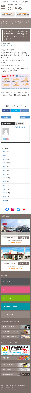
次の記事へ (24, 117)
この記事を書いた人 (9, 123)
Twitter (16, 110)
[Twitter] (4, 138)
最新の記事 (20, 123)
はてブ (25, 110)
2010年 (5, 200)
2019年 (5, 178)
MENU (3, 5)
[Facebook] (6, 138)
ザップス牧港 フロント (19, 127)
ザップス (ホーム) (8, 314)
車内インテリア (7, 298)
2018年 (5, 181)
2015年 (5, 193)
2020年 (5, 174)
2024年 (5, 159)
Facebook (6, 110)
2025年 (5, 155)
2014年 (5, 196)
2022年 (5, 166)
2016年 (5, 189)
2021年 (5, 170)
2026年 (5, 151)
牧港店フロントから (8, 45)
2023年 (5, 163)
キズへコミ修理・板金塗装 (10, 306)
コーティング (6, 282)
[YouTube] (8, 138)
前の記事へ (7, 117)
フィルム (5, 290)
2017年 (5, 185)
